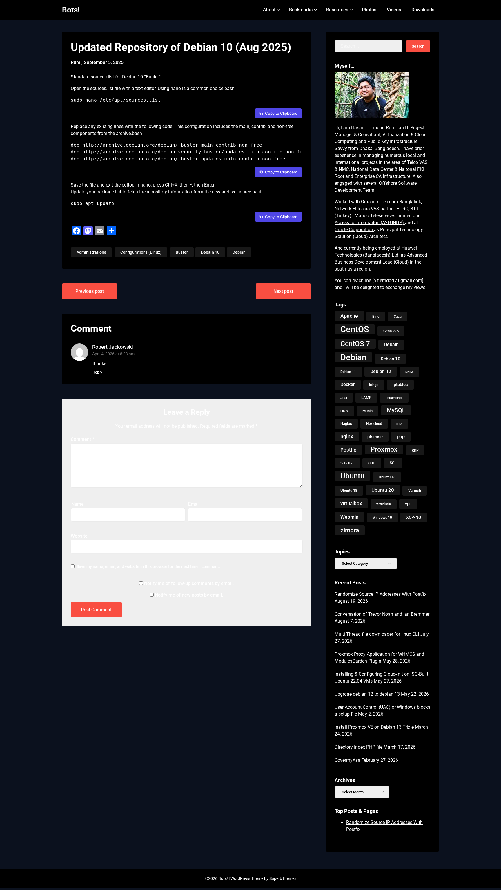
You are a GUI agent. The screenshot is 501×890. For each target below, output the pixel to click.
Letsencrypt (394, 398)
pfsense (375, 436)
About (269, 9)
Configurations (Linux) (140, 252)
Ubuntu (352, 476)
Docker (347, 384)
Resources (337, 9)
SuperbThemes (282, 878)
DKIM (409, 372)
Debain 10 (210, 252)
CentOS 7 (355, 344)
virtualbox (351, 503)
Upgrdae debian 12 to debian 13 (367, 694)
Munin (367, 411)
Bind (376, 317)
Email (195, 504)
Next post (283, 291)
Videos (394, 9)
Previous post (89, 291)
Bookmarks (301, 9)
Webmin (349, 517)
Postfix (348, 450)
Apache (349, 316)
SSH (371, 463)
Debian (239, 252)
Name (79, 504)
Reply (97, 372)
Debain (391, 344)
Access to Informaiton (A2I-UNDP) (370, 222)
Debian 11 (348, 372)
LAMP (366, 397)
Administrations (91, 252)
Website (79, 536)
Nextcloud (374, 424)
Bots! (71, 10)
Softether (347, 463)
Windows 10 (382, 518)
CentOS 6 (391, 331)
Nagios (346, 423)
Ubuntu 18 (348, 490)
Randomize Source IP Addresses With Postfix (380, 594)
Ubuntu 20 (382, 490)
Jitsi (343, 398)
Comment (82, 439)
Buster (182, 252)
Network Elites (350, 208)
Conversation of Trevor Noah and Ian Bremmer (382, 614)
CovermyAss (347, 760)
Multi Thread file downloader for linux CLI (377, 634)
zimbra (349, 530)
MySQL (396, 410)
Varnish (414, 490)
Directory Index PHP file (358, 747)
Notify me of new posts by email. (189, 595)
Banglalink (410, 201)
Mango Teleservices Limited (383, 215)
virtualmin (383, 504)
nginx (346, 436)
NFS (399, 424)
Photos (369, 9)
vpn (408, 503)
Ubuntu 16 (387, 477)
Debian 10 (390, 358)
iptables (400, 384)
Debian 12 (380, 371)
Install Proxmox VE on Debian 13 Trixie (374, 727)
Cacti (398, 317)
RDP (415, 450)
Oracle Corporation (354, 229)
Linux (344, 411)
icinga (373, 385)
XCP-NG (413, 517)
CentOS (354, 329)
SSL (393, 462)
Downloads (422, 9)
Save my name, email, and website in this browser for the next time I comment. (148, 566)
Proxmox (384, 449)
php (401, 436)
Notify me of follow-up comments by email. (189, 583)
